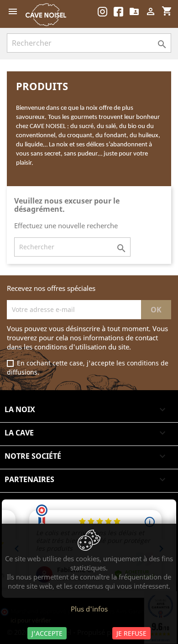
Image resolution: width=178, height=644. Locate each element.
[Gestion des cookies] (89, 541)
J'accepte (47, 633)
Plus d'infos (89, 608)
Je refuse (131, 633)
